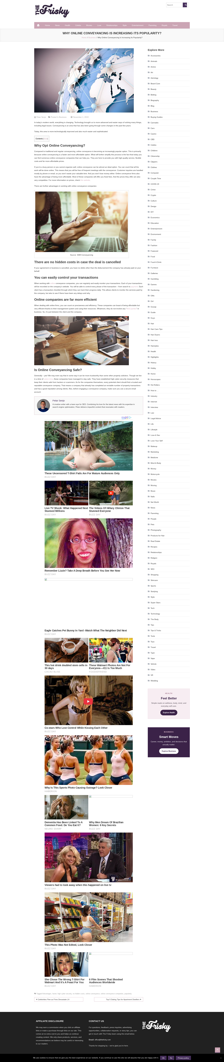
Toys (152, 642)
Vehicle (153, 664)
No (171, 1058)
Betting (153, 95)
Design (153, 206)
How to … (155, 390)
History (153, 363)
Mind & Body (156, 463)
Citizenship (155, 156)
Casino (153, 134)
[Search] (185, 5)
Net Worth (155, 502)
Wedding (154, 681)
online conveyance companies (112, 994)
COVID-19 (155, 184)
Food (153, 257)
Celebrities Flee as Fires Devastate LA (53, 999)
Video (153, 670)
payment (134, 287)
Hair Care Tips (156, 329)
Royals (164, 25)
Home (47, 25)
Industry (154, 396)
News (57, 25)
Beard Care (155, 84)
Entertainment (137, 25)
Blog (152, 106)
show (45, 139)
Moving (154, 485)
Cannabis (154, 123)
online (52, 283)
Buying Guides (157, 117)
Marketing (155, 452)
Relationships (111, 25)
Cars (153, 128)
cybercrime (48, 379)
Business (62, 117)
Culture (154, 201)
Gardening (155, 290)
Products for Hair (157, 536)
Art (152, 72)
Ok (163, 1058)
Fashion (154, 245)
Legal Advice (156, 418)
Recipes (154, 547)
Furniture (154, 268)
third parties (131, 309)
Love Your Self (157, 441)
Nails (153, 497)
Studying (154, 591)
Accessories (155, 56)
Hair (152, 324)
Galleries (154, 273)
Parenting (152, 25)
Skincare (154, 580)
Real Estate (155, 541)
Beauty (153, 89)
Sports (153, 586)
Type (153, 653)
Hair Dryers (155, 335)
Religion (154, 558)
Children (154, 151)
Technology (155, 614)
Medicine (154, 457)
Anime (153, 67)
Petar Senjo (41, 117)
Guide (153, 312)
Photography (156, 530)
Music (153, 491)
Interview (154, 407)
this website (85, 180)
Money (153, 469)
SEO (152, 569)
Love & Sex (155, 435)
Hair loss (154, 340)
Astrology (154, 78)
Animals (154, 61)
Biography (155, 100)
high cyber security (65, 994)
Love (99, 25)
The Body (155, 619)
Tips (152, 625)
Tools (153, 636)
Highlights (155, 357)
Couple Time (156, 178)
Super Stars (155, 603)
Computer (155, 173)
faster (54, 994)
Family (153, 240)
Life (152, 424)
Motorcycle (155, 474)
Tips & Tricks (156, 630)
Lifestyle (154, 430)
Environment (156, 234)
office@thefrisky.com (103, 1040)
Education (155, 223)
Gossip (153, 307)
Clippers (154, 162)
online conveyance (93, 994)
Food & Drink (156, 262)
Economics (155, 217)
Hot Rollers (155, 385)
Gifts (152, 296)
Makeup (154, 446)
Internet (154, 402)
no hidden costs (79, 994)
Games (154, 284)
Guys (153, 318)
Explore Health (169, 713)
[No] (220, 1058)
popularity (128, 994)
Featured (154, 251)
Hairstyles (155, 346)
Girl (152, 301)
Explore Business (169, 751)
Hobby (153, 368)
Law (152, 413)
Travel (174, 25)
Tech (153, 608)
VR (152, 675)
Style (125, 25)
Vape (153, 658)
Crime (153, 190)
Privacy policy (183, 1058)
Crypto (153, 195)
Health (67, 25)
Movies (89, 25)
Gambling (155, 279)
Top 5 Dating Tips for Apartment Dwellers (122, 999)
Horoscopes (155, 379)
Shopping (154, 575)
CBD (152, 139)
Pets (152, 524)
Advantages (46, 994)
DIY (152, 212)
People (153, 519)
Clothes (154, 167)
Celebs (78, 25)
